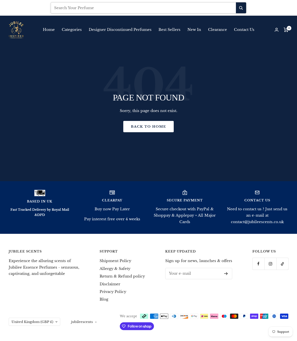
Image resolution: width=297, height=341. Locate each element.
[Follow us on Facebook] (258, 264)
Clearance (217, 29)
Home (49, 29)
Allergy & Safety (115, 268)
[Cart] (286, 30)
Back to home (148, 126)
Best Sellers (169, 29)
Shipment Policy (115, 261)
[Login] (277, 30)
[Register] (226, 273)
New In (194, 29)
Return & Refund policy (122, 276)
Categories (72, 29)
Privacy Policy (113, 291)
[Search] (241, 7)
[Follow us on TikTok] (282, 264)
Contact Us (244, 29)
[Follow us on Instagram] (270, 264)
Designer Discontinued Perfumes (120, 29)
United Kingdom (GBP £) (32, 322)
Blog (104, 299)
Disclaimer (110, 284)
